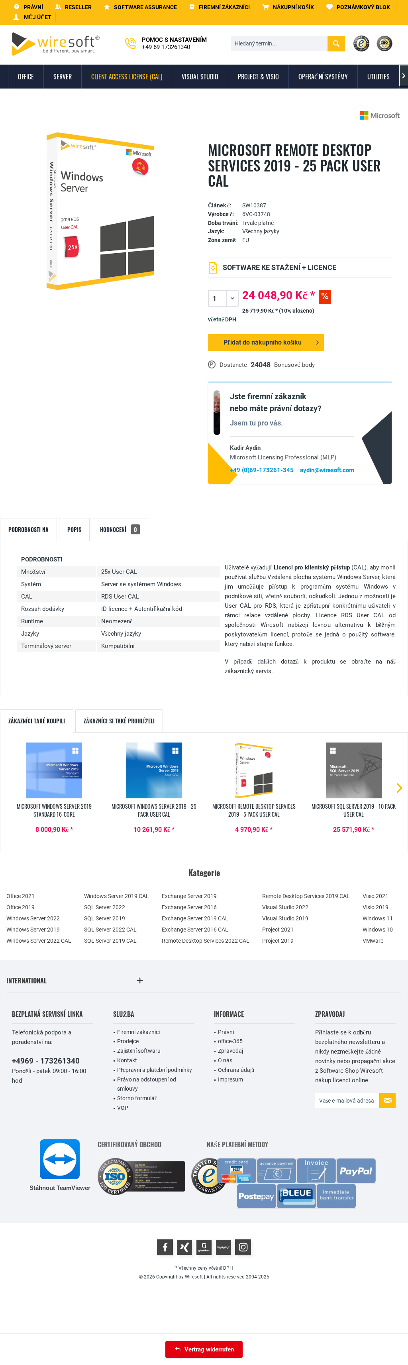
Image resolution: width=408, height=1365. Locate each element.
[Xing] (184, 1247)
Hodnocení (118, 529)
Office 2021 (20, 896)
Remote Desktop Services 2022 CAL (205, 941)
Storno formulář (137, 1098)
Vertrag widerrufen (209, 1349)
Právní (226, 1032)
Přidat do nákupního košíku (263, 342)
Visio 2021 (375, 896)
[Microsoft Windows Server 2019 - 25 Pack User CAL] (154, 770)
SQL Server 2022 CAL (110, 929)
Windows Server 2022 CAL (38, 941)
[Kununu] (223, 1247)
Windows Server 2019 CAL (116, 896)
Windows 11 (378, 918)
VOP (122, 1108)
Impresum (230, 1079)
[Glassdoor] (204, 1247)
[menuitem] (288, 7)
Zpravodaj (230, 1051)
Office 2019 (20, 907)
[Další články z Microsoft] (380, 115)
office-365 (230, 1041)
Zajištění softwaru (139, 1051)
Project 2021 (278, 929)
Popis (74, 529)
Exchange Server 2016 (189, 907)
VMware (373, 941)
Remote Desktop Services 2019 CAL (306, 896)
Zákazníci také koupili (36, 721)
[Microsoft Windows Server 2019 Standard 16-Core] (54, 770)
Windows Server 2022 (33, 918)
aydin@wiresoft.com (327, 470)
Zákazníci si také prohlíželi (119, 721)
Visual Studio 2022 (285, 907)
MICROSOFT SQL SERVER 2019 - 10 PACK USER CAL (354, 810)
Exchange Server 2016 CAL (195, 929)
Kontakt (127, 1060)
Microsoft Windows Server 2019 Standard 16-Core (54, 810)
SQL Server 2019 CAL (110, 941)
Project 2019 (278, 941)
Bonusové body (294, 364)
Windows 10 (378, 929)
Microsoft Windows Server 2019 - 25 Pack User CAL (154, 810)
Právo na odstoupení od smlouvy (146, 1084)
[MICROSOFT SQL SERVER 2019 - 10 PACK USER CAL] (354, 770)
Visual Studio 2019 (285, 918)
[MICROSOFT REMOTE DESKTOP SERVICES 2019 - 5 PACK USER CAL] (254, 770)
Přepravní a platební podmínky (154, 1070)
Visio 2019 (375, 907)
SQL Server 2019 (104, 918)
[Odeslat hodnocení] (300, 193)
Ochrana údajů (236, 1070)
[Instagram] (243, 1247)
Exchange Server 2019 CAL (195, 918)
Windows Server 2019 (33, 929)
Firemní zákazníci (138, 1032)
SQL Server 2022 (104, 907)
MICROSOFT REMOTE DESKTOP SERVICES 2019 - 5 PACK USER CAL (254, 810)
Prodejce (128, 1041)
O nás (225, 1060)
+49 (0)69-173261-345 (262, 470)
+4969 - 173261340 (46, 1061)
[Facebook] (165, 1247)
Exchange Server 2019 (189, 896)
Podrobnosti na (28, 529)
